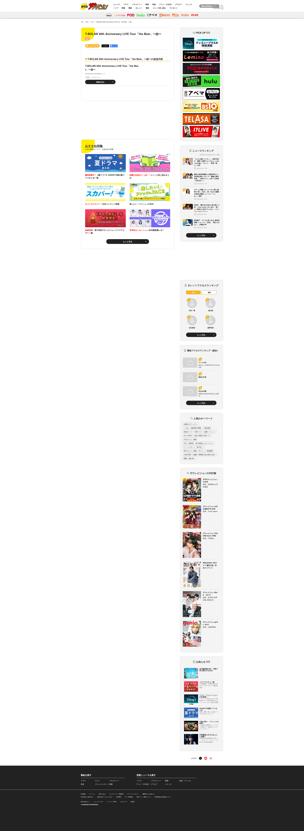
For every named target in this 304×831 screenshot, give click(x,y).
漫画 (147, 8)
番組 (130, 8)
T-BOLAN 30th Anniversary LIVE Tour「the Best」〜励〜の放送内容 (125, 59)
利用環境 (118, 796)
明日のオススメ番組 (190, 450)
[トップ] (82, 22)
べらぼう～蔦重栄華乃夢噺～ (193, 428)
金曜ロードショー (210, 431)
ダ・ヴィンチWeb (111, 801)
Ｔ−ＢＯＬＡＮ (95, 77)
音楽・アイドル (185, 780)
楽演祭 (132, 801)
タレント (138, 8)
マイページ (92, 794)
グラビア (178, 4)
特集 (123, 8)
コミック (188, 4)
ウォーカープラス (98, 801)
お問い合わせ (102, 794)
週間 (209, 292)
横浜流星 (207, 428)
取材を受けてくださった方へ (105, 796)
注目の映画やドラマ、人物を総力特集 (99, 149)
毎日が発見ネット (85, 801)
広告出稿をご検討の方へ (87, 796)
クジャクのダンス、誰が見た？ (194, 447)
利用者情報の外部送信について (162, 796)
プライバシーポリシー (133, 794)
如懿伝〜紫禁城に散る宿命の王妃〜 (204, 454)
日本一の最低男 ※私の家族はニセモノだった (198, 443)
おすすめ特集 (94, 146)
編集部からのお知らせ (148, 794)
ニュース (116, 4)
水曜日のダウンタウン (191, 424)
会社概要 (83, 794)
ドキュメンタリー (101, 784)
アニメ (97, 780)
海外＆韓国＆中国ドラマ (202, 435)
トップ (115, 8)
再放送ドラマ (188, 431)
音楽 (154, 4)
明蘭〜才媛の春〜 (189, 458)
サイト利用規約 (129, 796)
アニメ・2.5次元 (165, 4)
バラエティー (137, 4)
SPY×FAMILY (188, 435)
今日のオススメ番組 (190, 439)
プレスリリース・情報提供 (116, 794)
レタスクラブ (123, 801)
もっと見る (127, 241)
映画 (147, 4)
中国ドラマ (198, 431)
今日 (193, 292)
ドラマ (125, 4)
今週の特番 (187, 454)
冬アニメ (202, 450)
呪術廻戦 (210, 450)
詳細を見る (100, 82)
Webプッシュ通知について (144, 796)
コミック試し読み (159, 8)
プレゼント (173, 8)
